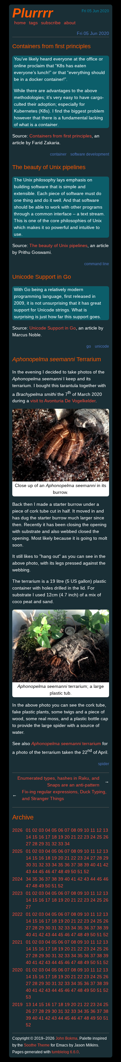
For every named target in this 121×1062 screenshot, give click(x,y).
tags (33, 22)
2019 (17, 1004)
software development (89, 154)
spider (103, 764)
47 (54, 871)
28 (34, 843)
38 (80, 864)
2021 (17, 942)
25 (99, 837)
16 (41, 837)
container (58, 154)
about (70, 22)
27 (28, 843)
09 (80, 830)
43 (28, 871)
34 (67, 843)
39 (86, 864)
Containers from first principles (51, 46)
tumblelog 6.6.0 (65, 1052)
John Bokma (66, 1038)
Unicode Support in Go (41, 277)
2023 (17, 893)
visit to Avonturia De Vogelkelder (63, 400)
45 (41, 871)
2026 (17, 830)
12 (99, 830)
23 (86, 837)
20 (67, 837)
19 (60, 837)
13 (105, 830)
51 (80, 871)
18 (54, 837)
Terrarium (56, 359)
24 (93, 837)
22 (80, 837)
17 (47, 837)
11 (92, 830)
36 (67, 864)
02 (34, 830)
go (88, 346)
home (20, 22)
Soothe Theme (37, 1045)
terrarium (66, 743)
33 (60, 843)
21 (73, 837)
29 (41, 843)
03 (41, 830)
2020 (17, 969)
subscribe (51, 22)
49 (67, 871)
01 (28, 830)
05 (54, 830)
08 (73, 830)
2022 (17, 914)
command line (96, 264)
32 (54, 843)
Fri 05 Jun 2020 (93, 33)
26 (105, 837)
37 (73, 864)
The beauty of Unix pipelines (49, 167)
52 (86, 871)
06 (60, 830)
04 (47, 830)
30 (28, 864)
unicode (102, 346)
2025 (17, 851)
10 (86, 830)
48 (60, 871)
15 (34, 837)
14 (28, 837)
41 (99, 864)
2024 (17, 879)
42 (105, 864)
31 (47, 843)
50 (73, 871)
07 (67, 830)
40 (93, 864)
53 (28, 997)
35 (60, 864)
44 (34, 871)
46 (47, 871)
